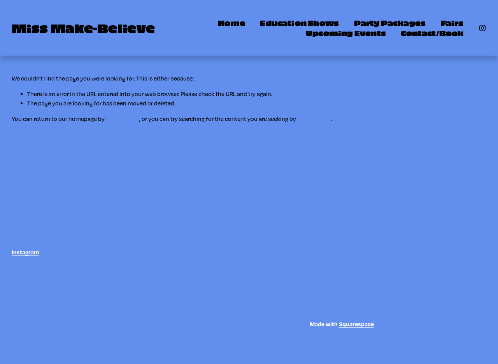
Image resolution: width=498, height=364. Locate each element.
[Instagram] (482, 28)
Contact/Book (432, 32)
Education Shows (299, 22)
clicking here (122, 118)
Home (231, 22)
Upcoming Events (346, 32)
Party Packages (390, 22)
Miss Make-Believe (83, 27)
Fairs (452, 22)
